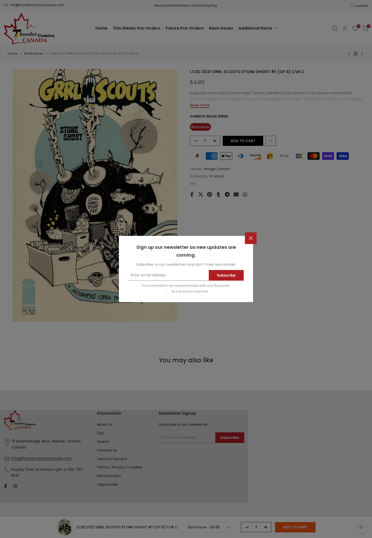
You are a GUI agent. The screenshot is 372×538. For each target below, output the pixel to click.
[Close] (251, 238)
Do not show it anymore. (190, 291)
